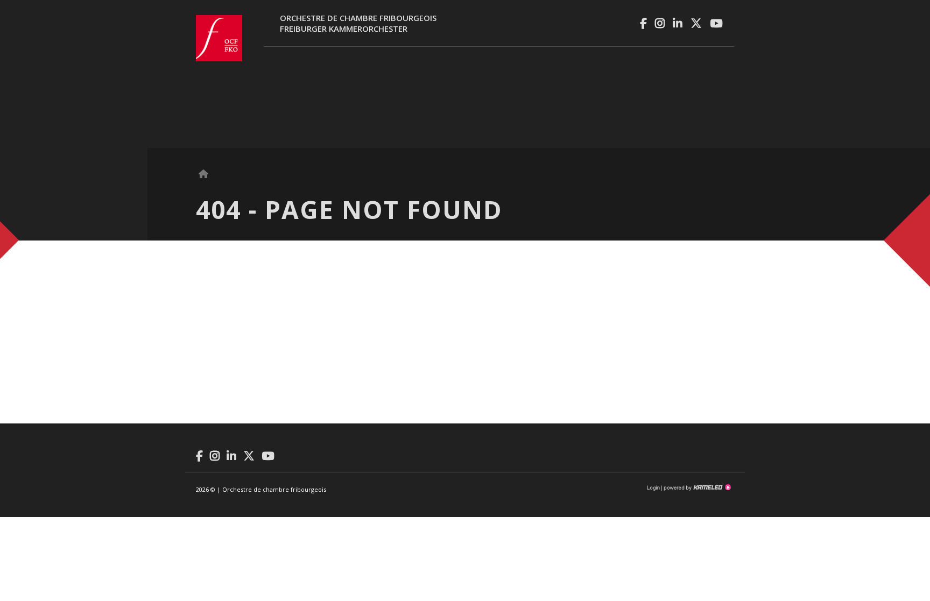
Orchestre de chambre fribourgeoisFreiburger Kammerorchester (358, 23)
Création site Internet (696, 487)
